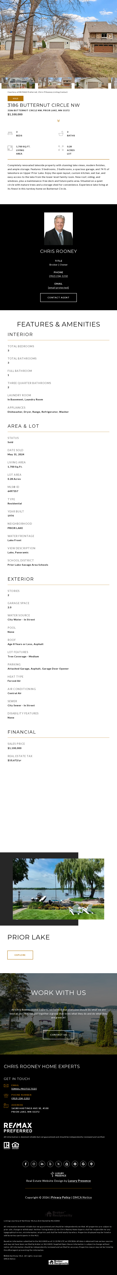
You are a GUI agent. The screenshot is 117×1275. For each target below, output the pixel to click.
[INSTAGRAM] (34, 1164)
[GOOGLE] (83, 1164)
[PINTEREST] (75, 1164)
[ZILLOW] (67, 1164)
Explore (20, 955)
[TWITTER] (58, 1164)
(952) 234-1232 (58, 276)
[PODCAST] (91, 1164)
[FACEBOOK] (26, 1164)
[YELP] (50, 1164)
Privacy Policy (61, 1197)
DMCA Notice (82, 1197)
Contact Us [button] (58, 1034)
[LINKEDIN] (42, 1164)
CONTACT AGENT (59, 297)
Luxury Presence (79, 1180)
